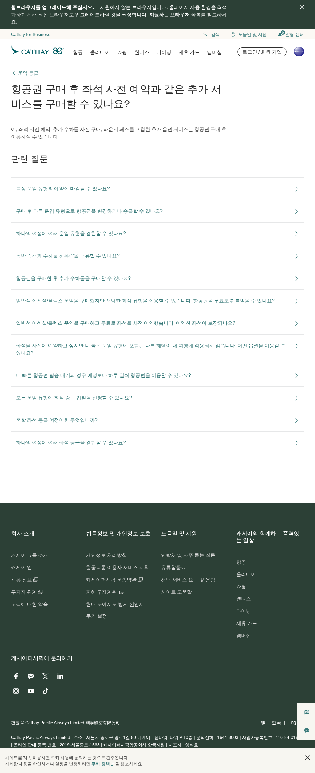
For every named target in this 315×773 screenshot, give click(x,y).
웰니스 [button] (141, 52)
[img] (302, 7)
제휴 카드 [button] (189, 52)
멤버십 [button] (214, 52)
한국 (276, 722)
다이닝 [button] (164, 52)
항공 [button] (78, 52)
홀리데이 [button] (100, 52)
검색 (215, 34)
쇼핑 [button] (122, 52)
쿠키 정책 (100, 763)
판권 (15, 722)
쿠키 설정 (96, 616)
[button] (307, 757)
